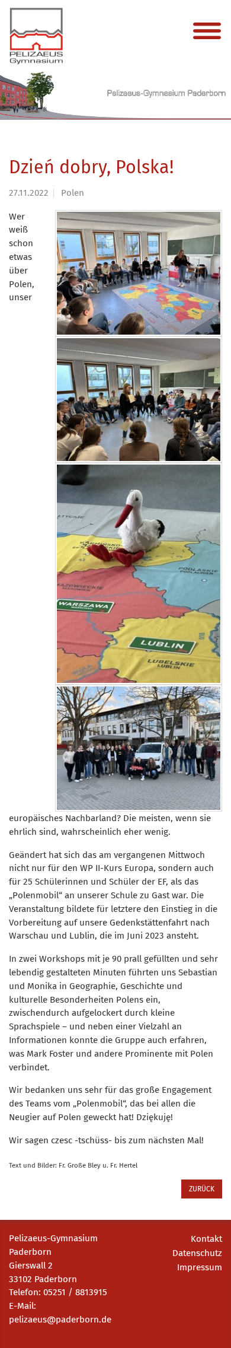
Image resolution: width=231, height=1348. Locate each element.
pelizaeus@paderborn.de (60, 1319)
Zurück (201, 1189)
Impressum (199, 1267)
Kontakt (206, 1238)
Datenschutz (197, 1253)
